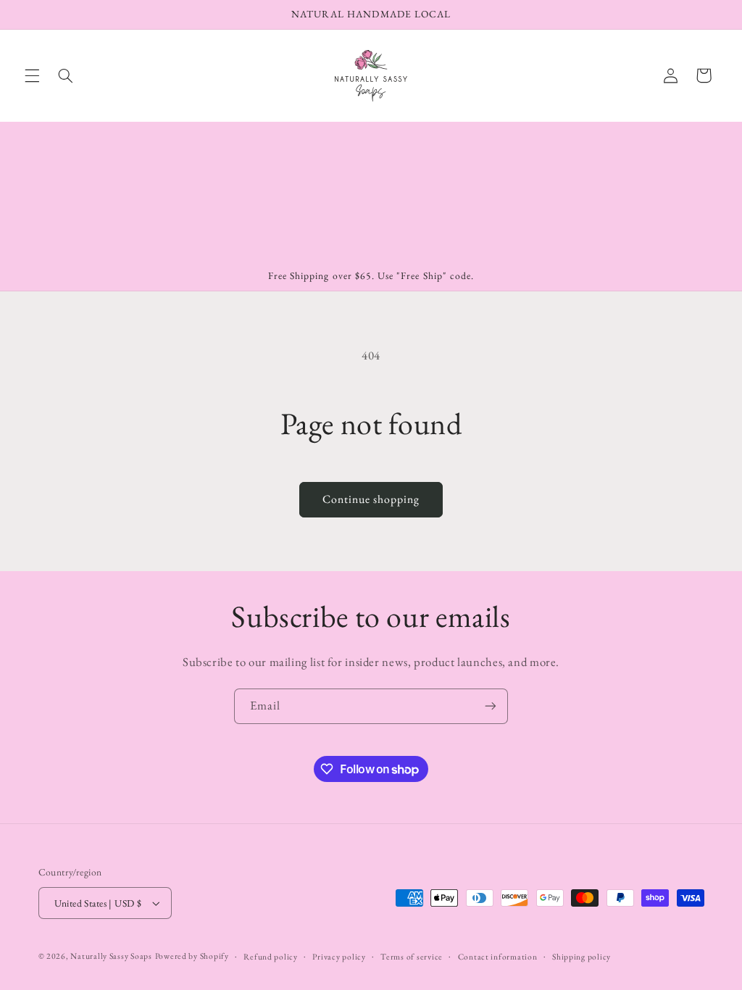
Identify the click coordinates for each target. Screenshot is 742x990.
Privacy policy (338, 956)
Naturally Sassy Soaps (110, 955)
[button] (32, 75)
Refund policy (270, 956)
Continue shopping (371, 499)
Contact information (498, 956)
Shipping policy (581, 956)
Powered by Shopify (192, 955)
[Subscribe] (490, 706)
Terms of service (411, 956)
